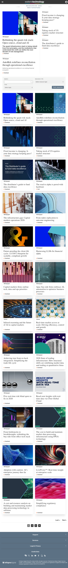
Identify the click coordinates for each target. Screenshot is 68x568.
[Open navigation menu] (1, 2)
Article (5, 319)
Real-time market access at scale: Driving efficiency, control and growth (50, 324)
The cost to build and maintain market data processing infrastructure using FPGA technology (49, 435)
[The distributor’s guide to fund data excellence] (17, 170)
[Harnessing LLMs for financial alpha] (50, 236)
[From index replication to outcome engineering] (50, 203)
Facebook (38, 556)
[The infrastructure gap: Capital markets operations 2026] (17, 203)
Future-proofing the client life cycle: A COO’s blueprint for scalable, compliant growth (16, 253)
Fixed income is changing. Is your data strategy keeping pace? (53, 17)
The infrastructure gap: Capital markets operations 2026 (17, 219)
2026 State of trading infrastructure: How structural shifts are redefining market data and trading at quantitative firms (50, 361)
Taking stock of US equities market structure (52, 31)
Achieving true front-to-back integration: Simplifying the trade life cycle (16, 360)
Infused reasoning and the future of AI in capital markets (17, 323)
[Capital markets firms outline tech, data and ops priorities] (17, 272)
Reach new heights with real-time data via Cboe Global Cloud (48, 398)
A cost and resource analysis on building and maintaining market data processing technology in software (18, 506)
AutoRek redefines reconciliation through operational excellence (18, 63)
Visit (38, 189)
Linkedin (32, 556)
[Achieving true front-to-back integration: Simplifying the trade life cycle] (17, 343)
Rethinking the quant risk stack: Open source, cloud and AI (18, 41)
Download (6, 53)
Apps (42, 556)
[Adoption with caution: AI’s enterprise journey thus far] (17, 455)
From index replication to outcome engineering (47, 219)
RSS (45, 556)
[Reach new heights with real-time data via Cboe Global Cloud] (50, 381)
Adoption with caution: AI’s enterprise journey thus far (16, 471)
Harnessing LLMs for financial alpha (49, 252)
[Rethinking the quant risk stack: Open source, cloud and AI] (20, 23)
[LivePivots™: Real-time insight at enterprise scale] (50, 455)
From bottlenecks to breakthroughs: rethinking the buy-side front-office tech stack (17, 434)
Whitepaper (6, 37)
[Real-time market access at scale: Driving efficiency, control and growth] (50, 308)
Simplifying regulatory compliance (46, 504)
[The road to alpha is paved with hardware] (50, 170)
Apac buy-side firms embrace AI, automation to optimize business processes (50, 289)
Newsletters (35, 556)
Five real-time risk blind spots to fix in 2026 (17, 397)
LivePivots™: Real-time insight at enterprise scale (49, 471)
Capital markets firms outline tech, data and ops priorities (16, 288)
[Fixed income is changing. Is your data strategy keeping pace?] (17, 136)
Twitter (29, 556)
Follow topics (26, 556)
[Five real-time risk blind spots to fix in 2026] (17, 381)
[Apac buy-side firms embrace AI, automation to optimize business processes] (50, 272)
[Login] (66, 1)
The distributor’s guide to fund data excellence (53, 44)
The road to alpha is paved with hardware (49, 185)
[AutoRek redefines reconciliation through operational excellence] (50, 103)
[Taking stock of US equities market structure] (50, 136)
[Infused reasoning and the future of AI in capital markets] (17, 308)
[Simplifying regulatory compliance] (50, 488)
